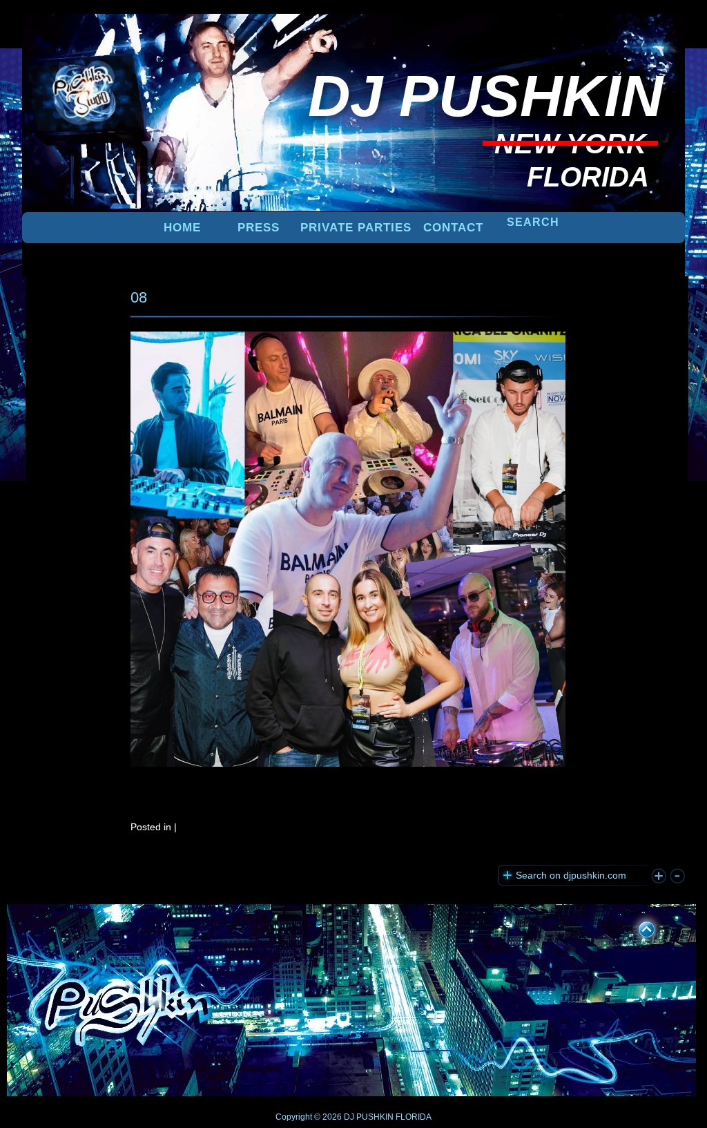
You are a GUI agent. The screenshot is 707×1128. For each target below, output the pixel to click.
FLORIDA (414, 1117)
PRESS (259, 227)
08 (138, 297)
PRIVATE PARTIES (355, 227)
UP (637, 927)
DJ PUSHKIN (368, 1117)
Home (182, 227)
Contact (453, 227)
